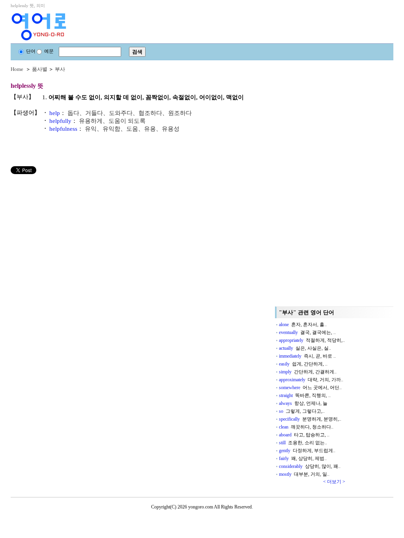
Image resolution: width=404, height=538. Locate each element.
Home (17, 69)
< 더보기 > (334, 481)
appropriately (312, 340)
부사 (60, 69)
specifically (310, 419)
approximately (311, 379)
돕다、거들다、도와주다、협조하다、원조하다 (129, 113)
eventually (307, 332)
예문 (49, 51)
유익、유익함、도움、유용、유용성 (132, 129)
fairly (303, 458)
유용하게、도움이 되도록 (112, 121)
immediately (307, 356)
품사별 (39, 69)
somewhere (310, 387)
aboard (304, 435)
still (303, 442)
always (303, 403)
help (54, 113)
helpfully (60, 121)
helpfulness (63, 129)
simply (308, 372)
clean (306, 427)
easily (303, 364)
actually (305, 348)
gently (307, 450)
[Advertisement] (70, 229)
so (302, 411)
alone (303, 324)
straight (305, 395)
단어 (31, 51)
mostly (304, 474)
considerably (309, 466)
